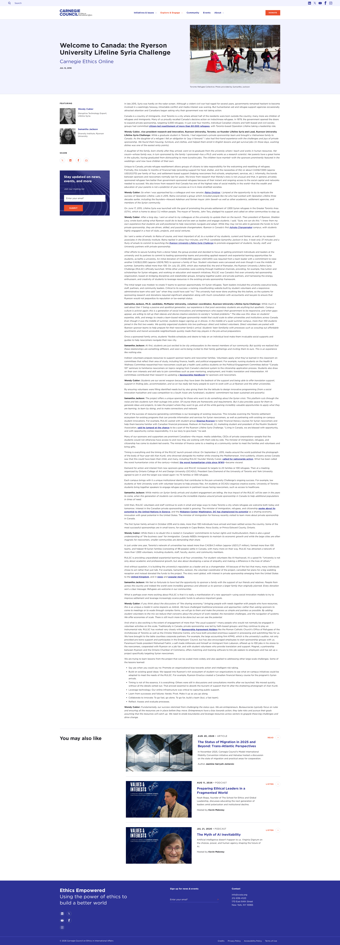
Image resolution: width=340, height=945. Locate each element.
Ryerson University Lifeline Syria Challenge (191, 243)
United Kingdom (140, 577)
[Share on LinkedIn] (70, 160)
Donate (273, 13)
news (160, 577)
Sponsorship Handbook (192, 375)
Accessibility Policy (253, 941)
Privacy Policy (234, 941)
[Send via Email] (86, 160)
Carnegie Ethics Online (87, 61)
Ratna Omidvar (212, 192)
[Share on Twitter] (62, 160)
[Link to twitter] (314, 3)
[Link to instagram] (330, 3)
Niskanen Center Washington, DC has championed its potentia (214, 512)
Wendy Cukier (85, 109)
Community (193, 12)
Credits (221, 941)
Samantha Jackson (88, 129)
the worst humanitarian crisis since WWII (202, 462)
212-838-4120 (239, 898)
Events (207, 12)
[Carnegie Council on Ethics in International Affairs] (76, 12)
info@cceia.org (239, 894)
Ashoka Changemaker (241, 227)
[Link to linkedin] (309, 3)
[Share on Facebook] (78, 160)
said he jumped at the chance (153, 427)
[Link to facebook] (325, 3)
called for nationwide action (237, 459)
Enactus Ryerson (206, 421)
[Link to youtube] (320, 3)
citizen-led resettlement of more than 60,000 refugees (179, 126)
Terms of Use (271, 941)
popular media (176, 577)
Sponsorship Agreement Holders (199, 629)
